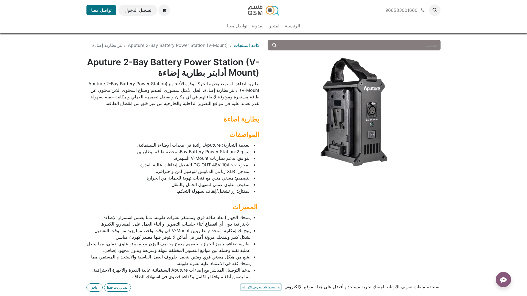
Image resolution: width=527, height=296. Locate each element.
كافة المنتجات (246, 45)
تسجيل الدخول (138, 10)
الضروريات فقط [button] (117, 287)
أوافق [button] (94, 287)
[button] (435, 10)
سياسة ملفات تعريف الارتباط (261, 287)
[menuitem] (292, 25)
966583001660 (402, 10)
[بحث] (274, 45)
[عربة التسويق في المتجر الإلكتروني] (164, 10)
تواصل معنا (101, 10)
